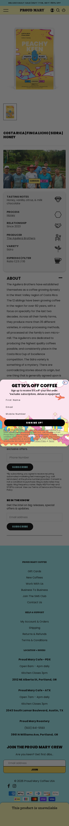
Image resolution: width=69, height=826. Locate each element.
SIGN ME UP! (34, 422)
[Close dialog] (66, 382)
